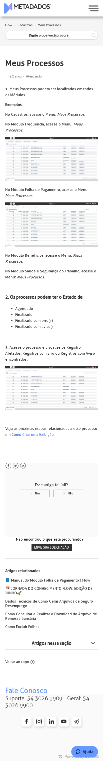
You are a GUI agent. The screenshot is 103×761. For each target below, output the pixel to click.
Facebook (8, 466)
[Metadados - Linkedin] (51, 722)
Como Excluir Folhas (22, 627)
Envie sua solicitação (51, 547)
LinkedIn (23, 466)
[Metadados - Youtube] (64, 722)
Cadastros (25, 25)
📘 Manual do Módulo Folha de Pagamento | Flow (47, 580)
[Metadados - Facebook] (27, 722)
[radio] (35, 493)
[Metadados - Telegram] (77, 722)
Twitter (15, 466)
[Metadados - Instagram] (39, 722)
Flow (8, 25)
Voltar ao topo (17, 662)
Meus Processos (49, 25)
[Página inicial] (27, 8)
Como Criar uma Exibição (33, 434)
